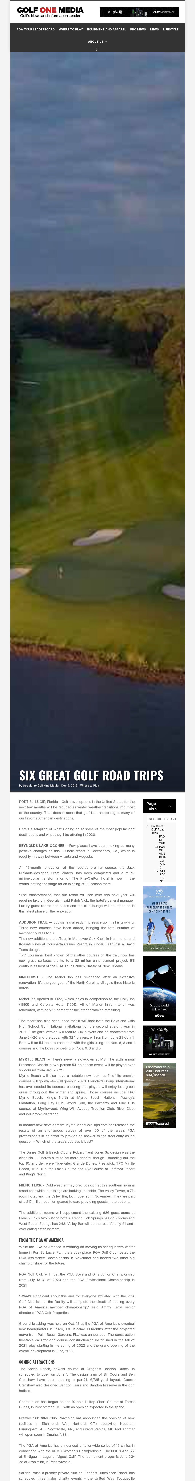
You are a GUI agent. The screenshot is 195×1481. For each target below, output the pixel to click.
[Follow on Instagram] (131, 86)
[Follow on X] (146, 86)
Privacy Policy (173, 42)
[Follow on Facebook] (124, 86)
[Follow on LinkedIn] (139, 86)
